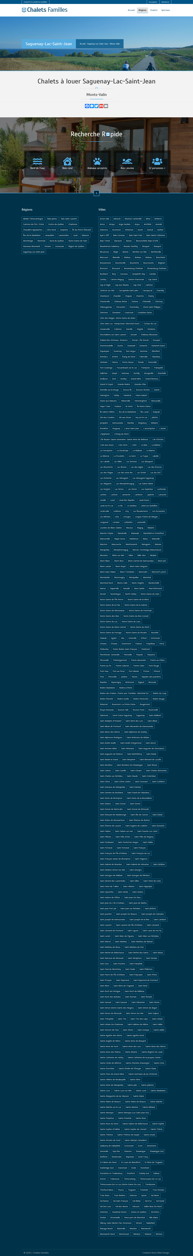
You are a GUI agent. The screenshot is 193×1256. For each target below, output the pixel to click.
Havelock (127, 395)
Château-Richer (120, 301)
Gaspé (114, 373)
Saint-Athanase (127, 748)
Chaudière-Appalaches (32, 229)
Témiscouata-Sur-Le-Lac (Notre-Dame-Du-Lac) (120, 1184)
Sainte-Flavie (150, 1068)
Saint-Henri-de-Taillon (109, 886)
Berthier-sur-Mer (139, 252)
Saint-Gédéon (159, 864)
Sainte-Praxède (124, 1118)
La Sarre (132, 456)
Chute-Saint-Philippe (152, 307)
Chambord (104, 296)
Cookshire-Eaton (145, 312)
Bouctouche (148, 263)
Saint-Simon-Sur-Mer (135, 1013)
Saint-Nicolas (151, 958)
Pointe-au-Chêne (157, 660)
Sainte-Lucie (141, 1090)
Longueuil (104, 522)
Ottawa (103, 643)
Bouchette (134, 263)
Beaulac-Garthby (131, 246)
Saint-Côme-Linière (122, 781)
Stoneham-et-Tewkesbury (111, 1173)
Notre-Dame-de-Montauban (112, 610)
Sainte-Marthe (156, 1101)
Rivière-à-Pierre (125, 687)
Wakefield (150, 1223)
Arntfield (147, 224)
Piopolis (139, 654)
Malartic (150, 527)
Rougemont (145, 704)
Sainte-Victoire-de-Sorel (110, 1140)
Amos (102, 224)
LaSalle (103, 500)
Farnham (104, 362)
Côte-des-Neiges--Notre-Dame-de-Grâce (117, 318)
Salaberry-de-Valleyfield (110, 1145)
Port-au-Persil (118, 671)
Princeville (112, 676)
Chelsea (134, 301)
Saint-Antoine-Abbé (108, 748)
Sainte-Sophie (158, 1123)
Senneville (104, 1151)
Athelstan (129, 229)
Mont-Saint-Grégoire (139, 566)
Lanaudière (49, 235)
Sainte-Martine (132, 1107)
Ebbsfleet (156, 351)
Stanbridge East (107, 1168)
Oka (122, 638)
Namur (103, 588)
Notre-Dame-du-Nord (139, 627)
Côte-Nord (51, 229)
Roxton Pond (138, 710)
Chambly (160, 290)
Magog (140, 527)
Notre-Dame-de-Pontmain (140, 610)
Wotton (159, 1234)
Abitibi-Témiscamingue (33, 218)
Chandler (117, 296)
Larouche (162, 494)
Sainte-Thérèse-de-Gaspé (128, 1134)
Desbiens (151, 329)
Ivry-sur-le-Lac (141, 417)
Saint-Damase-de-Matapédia (112, 787)
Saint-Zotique (143, 1030)
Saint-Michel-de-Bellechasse (112, 952)
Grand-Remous (151, 378)
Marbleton (134, 538)
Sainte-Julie (132, 1085)
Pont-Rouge (154, 665)
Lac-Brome (122, 467)
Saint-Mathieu (121, 941)
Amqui (112, 224)
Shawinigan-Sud (156, 1151)
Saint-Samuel (105, 1002)
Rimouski (152, 682)
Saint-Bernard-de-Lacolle (150, 759)
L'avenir (162, 428)
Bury (114, 274)
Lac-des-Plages (106, 472)
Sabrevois (104, 715)
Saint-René (142, 985)
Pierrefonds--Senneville (110, 654)
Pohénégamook (120, 660)
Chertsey (159, 301)
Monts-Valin (115, 44)
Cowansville (105, 329)
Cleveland (116, 312)
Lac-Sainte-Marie (146, 483)
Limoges (127, 516)
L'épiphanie (105, 434)
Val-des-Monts (121, 1206)
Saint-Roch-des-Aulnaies (110, 996)
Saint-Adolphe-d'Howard (110, 721)
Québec (124, 676)
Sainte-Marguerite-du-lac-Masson (114, 1096)
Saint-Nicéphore (135, 958)
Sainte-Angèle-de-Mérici (110, 1041)
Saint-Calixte (105, 770)
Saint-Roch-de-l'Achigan (110, 991)
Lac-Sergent (105, 489)
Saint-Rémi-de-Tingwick (123, 985)
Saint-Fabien (105, 831)
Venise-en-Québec (139, 1212)
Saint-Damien (135, 787)
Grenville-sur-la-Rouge (109, 389)
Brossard (116, 268)
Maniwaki (135, 533)
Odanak (103, 638)
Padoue (138, 643)
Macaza (129, 527)
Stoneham (144, 1168)
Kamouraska (117, 423)
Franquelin (158, 367)
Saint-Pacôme (119, 963)
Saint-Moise (158, 952)
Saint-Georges (135, 870)
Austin (140, 229)
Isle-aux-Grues (125, 417)
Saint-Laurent (106, 925)
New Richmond (155, 588)
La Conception (106, 450)
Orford (144, 638)
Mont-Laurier (105, 566)
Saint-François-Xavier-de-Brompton (115, 859)
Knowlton (104, 428)
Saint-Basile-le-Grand (109, 759)
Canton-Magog (117, 279)
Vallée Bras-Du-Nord (153, 1206)
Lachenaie (161, 489)
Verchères (155, 1212)
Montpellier (134, 577)
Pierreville (128, 654)
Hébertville (125, 401)
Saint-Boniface (106, 765)
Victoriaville (115, 1217)
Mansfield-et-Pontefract (153, 533)
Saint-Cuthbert (158, 781)
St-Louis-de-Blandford (130, 1162)
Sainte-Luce (105, 1090)
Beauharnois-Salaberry (109, 246)
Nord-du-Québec (56, 241)
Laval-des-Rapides (127, 500)
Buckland (104, 274)
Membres (165, 2)
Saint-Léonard (153, 925)
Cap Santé (152, 279)
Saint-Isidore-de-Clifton (110, 897)
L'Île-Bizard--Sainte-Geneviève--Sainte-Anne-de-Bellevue (124, 439)
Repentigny (116, 682)
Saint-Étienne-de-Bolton (139, 820)
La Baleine (156, 445)
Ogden (114, 638)
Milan (131, 555)
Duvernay (118, 351)
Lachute (114, 494)
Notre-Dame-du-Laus (131, 621)
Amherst (158, 218)
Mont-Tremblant (127, 572)
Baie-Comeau (119, 235)
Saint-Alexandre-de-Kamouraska (139, 726)
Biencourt (104, 257)
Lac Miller (118, 461)
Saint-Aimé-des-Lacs (134, 721)
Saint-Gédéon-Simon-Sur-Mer (112, 870)
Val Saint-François (120, 1201)
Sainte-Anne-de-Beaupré (135, 1041)
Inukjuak (156, 412)
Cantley (103, 279)
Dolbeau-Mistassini (149, 334)
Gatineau (125, 373)
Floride (141, 362)
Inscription (153, 2)
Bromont (104, 268)
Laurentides (64, 235)
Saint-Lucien (105, 936)
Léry (127, 511)
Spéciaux (165, 10)
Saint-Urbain (157, 1019)
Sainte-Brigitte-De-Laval (152, 1052)
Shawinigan (141, 1151)
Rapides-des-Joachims (151, 676)
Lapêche (150, 494)
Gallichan (104, 373)
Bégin (115, 252)
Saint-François (140, 847)
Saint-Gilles (134, 881)
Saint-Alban (152, 721)
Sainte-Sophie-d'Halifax (110, 1129)
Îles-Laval (144, 412)
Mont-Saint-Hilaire (108, 572)
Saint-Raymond (122, 980)
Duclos (120, 345)
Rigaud (141, 682)
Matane (158, 544)
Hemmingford (140, 401)
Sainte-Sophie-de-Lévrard (135, 1129)
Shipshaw (130, 1156)
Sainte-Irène (135, 1079)
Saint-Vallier (158, 1024)
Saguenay (140, 715)
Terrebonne (150, 1184)
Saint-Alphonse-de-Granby (135, 732)
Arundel (158, 224)
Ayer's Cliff (104, 235)
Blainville (116, 257)
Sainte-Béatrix (131, 1052)
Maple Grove (119, 538)
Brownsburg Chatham (133, 268)
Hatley (116, 395)
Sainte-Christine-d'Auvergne (138, 1063)
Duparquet (104, 351)
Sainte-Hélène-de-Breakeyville (113, 1079)
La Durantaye (122, 450)
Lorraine (116, 522)
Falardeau (156, 356)
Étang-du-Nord (128, 356)
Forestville (152, 362)
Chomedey (134, 307)
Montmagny (119, 577)
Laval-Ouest (144, 500)
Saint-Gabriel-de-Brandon (111, 864)
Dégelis (140, 329)
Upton (144, 1195)
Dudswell (131, 345)
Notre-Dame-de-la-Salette (135, 605)
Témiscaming (129, 1179)
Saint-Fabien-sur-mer (124, 831)
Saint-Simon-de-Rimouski (111, 1013)
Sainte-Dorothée (107, 1068)
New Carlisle (139, 588)
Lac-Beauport (147, 461)
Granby (123, 378)
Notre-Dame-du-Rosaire (136, 632)
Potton (146, 671)
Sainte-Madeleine (158, 1090)
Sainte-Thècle (156, 1129)
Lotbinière (128, 522)
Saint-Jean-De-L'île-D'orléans (112, 903)
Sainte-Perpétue (107, 1118)
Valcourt (136, 1206)
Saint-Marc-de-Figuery (124, 936)
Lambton (139, 494)
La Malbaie (137, 450)
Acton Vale (104, 218)
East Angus (131, 351)
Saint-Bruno (152, 765)
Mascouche (116, 544)
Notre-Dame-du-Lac (109, 621)
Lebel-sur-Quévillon (149, 505)
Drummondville (106, 345)
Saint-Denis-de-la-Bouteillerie (139, 798)
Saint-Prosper (106, 980)
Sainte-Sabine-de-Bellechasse (135, 1123)
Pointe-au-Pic (105, 665)
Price (102, 676)
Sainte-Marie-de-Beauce (110, 1101)
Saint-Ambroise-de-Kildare (138, 737)
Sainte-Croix (159, 1063)
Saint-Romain (131, 996)
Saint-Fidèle (148, 842)
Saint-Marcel (105, 941)
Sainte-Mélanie (148, 1107)
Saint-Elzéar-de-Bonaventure (112, 820)
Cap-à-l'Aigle (105, 285)
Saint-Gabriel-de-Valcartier (137, 864)
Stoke (133, 1168)
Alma (148, 218)
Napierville (114, 588)
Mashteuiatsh (131, 544)
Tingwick (132, 1190)
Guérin (157, 389)
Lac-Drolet (141, 472)
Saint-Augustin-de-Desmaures (151, 748)
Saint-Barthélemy (134, 754)
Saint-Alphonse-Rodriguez (111, 737)
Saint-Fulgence (141, 859)
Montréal (41, 241)
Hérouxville (155, 401)
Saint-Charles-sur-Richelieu (111, 776)
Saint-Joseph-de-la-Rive (139, 919)
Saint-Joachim (106, 914)
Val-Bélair (136, 1201)
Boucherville (120, 263)
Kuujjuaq (116, 428)
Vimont (139, 1223)
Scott (140, 1145)
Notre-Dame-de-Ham (77, 241)
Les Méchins (105, 516)
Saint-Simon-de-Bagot (147, 1008)
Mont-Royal (120, 566)
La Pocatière (119, 456)
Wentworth (146, 1228)
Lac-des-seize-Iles (125, 472)
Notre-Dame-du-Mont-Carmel (113, 627)
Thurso (121, 1190)
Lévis (117, 516)
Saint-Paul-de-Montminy (110, 969)
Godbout (104, 378)
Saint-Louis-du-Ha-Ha (152, 930)
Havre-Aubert (141, 395)
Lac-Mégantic (106, 483)
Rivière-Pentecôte (140, 699)
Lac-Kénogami (122, 478)
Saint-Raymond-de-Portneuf (145, 980)
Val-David (160, 1201)
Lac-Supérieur (147, 489)
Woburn (148, 1234)
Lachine (103, 494)
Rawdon (103, 682)
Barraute (118, 241)
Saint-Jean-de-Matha (138, 903)
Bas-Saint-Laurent (69, 218)
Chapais (128, 296)
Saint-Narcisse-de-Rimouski (112, 958)
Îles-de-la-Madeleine (32, 235)
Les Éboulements (140, 511)
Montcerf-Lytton (159, 572)
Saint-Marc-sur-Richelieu (148, 936)
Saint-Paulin (130, 969)
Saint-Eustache (158, 825)
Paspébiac (150, 643)
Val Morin (155, 1195)
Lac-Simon (119, 489)
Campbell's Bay (138, 274)
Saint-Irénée (123, 892)
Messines (104, 555)
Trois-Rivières (119, 1195)
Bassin (129, 241)
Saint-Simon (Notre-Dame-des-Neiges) (117, 1008)
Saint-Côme (105, 781)
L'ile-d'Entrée (157, 439)
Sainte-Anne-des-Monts (155, 1046)
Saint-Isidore (137, 892)
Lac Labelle (105, 461)
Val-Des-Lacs (105, 1206)
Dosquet (156, 340)
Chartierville (105, 301)
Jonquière (104, 423)
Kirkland (154, 423)
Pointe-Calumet (122, 665)
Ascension (116, 229)
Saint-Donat (120, 803)
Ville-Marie (153, 1217)
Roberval (104, 704)
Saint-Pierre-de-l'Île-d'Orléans (112, 974)
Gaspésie (64, 229)
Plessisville (104, 660)
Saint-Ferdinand (107, 842)
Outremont (126, 643)
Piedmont (145, 649)
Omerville (133, 638)
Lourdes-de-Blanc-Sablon (111, 527)
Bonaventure (105, 263)
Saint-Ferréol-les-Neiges (128, 842)
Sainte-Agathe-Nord (135, 1035)
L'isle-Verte (122, 445)
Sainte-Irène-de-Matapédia (111, 1085)
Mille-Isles (141, 555)
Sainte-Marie (138, 1096)
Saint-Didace (105, 803)
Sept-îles (116, 1151)
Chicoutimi (120, 307)
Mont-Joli (162, 561)
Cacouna (124, 274)
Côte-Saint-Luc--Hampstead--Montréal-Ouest (120, 323)
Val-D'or (148, 1201)
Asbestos (104, 229)
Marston (103, 544)
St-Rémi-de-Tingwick (154, 1162)
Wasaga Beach (106, 1228)
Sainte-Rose (141, 1118)
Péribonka (104, 649)
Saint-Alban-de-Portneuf (110, 726)
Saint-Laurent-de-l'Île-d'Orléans (129, 925)
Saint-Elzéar (157, 814)
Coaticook (129, 312)
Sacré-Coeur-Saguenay (122, 715)
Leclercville (104, 511)
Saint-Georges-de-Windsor (138, 875)
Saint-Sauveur (121, 1002)
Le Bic (120, 505)
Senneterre (151, 1145)
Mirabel (153, 555)
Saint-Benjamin (128, 759)
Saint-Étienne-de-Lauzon (110, 825)
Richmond (129, 682)
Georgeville (148, 373)
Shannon (128, 1151)
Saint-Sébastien (138, 1002)
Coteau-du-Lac (150, 323)
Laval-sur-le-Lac (106, 505)
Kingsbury (142, 423)
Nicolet (103, 594)
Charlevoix (72, 224)
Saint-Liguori (132, 930)
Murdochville (153, 583)
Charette (140, 296)
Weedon (133, 1228)
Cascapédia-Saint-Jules (128, 290)
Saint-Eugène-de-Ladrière (136, 825)
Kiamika (130, 423)
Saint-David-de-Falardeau (138, 792)
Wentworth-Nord (107, 1234)
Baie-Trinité (105, 241)
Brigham (161, 263)
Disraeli (134, 334)
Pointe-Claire (138, 665)
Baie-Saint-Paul (135, 235)
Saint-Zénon (128, 1030)
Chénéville (146, 301)
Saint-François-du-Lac (140, 853)
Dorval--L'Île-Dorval (140, 340)
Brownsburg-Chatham (156, 268)
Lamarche (126, 494)
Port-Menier (134, 671)
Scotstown (129, 1145)
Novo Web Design (160, 1252)
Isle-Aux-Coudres (107, 417)
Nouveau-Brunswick (31, 246)
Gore (114, 378)
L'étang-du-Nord (121, 434)
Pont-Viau (104, 671)
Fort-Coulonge (106, 367)
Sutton (103, 1179)
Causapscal (147, 290)
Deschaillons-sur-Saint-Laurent (113, 334)
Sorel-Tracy (143, 1156)
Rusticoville (153, 710)
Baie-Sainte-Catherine (155, 235)
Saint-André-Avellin (108, 743)
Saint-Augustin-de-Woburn (111, 754)
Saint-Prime (152, 974)
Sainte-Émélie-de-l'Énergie (130, 1068)
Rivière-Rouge (159, 699)
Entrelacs (104, 356)
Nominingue (115, 594)
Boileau (127, 257)
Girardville (162, 373)
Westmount (124, 1234)
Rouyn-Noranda (107, 710)
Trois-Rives (104, 1195)
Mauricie (85, 235)
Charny (151, 296)
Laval (75, 235)
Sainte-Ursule (149, 1134)
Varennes (104, 1212)
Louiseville (141, 522)
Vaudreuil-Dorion (119, 1212)
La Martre (150, 450)
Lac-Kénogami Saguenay (143, 478)
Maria (145, 538)
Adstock (117, 218)
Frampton (145, 367)
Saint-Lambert (160, 919)
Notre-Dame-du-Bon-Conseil (135, 616)
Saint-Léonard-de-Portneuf (111, 930)
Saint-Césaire (136, 770)
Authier (160, 229)
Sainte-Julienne (147, 1085)
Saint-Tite (122, 1019)
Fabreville (143, 356)
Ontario (47, 246)
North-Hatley (130, 594)
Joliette (155, 417)
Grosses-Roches (143, 389)
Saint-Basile (151, 754)
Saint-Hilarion (129, 886)
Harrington (104, 395)
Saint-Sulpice (153, 1013)
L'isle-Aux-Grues (107, 445)
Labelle (155, 456)
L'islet (134, 445)
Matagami (146, 544)
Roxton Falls (123, 710)
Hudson (117, 406)
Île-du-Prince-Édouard (81, 229)
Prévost (157, 671)
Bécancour (104, 252)
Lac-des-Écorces (155, 467)
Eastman (143, 351)
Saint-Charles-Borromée (156, 770)
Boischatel (160, 257)
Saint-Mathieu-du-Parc (134, 947)
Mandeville (122, 533)
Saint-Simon (154, 1002)
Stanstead (122, 1168)
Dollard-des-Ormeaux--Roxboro (114, 340)
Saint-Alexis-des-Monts (110, 732)
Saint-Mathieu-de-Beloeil (142, 941)
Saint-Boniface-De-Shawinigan (130, 765)
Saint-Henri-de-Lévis (152, 881)
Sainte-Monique (107, 1112)
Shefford (103, 1156)
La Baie (144, 445)
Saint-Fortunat (106, 847)
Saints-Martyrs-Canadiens (136, 1140)
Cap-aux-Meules (122, 285)
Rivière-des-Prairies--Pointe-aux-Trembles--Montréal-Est (124, 693)
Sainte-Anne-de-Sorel (109, 1046)
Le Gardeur (132, 505)
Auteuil (150, 229)
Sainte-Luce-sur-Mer (123, 1090)
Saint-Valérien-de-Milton (137, 1024)
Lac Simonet (131, 461)
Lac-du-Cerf (155, 472)
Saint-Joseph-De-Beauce (126, 914)
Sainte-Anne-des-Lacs (131, 1046)
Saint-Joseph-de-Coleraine (152, 914)
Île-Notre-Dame (144, 406)
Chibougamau (106, 307)
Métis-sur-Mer (118, 555)
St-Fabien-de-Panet (108, 1162)
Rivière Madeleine (107, 687)
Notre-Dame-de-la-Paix (110, 605)
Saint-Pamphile (135, 963)
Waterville (121, 1228)
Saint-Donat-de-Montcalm (111, 809)
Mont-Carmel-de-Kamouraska (141, 561)
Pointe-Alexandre (138, 660)
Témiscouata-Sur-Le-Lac (150, 1179)
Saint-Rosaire (146, 996)
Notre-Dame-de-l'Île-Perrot (111, 599)
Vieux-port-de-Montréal (134, 1217)
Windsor (136, 1234)
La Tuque (144, 456)
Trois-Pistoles (158, 1190)
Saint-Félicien (105, 836)
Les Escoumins (158, 511)
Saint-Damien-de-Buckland (111, 792)
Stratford (131, 1173)
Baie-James (52, 218)
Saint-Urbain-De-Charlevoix (111, 1024)
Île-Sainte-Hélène (107, 412)
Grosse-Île (127, 389)
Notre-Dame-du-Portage (111, 632)
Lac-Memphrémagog (125, 483)
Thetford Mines (106, 1190)
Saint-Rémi (104, 985)
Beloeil (125, 252)
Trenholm (144, 1190)
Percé (161, 643)
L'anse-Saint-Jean (131, 428)
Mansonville (105, 538)
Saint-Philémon (145, 969)
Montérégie (28, 241)
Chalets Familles (41, 1252)
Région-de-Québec (76, 246)
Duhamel (143, 345)
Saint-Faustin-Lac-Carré (147, 831)
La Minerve (104, 456)
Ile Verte (129, 406)
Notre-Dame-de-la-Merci (138, 599)
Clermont (104, 312)
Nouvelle (154, 632)
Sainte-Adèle (158, 1030)
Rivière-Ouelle (123, 699)
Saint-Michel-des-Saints (138, 952)
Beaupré (146, 246)
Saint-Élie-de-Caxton (139, 814)
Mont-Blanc (105, 561)
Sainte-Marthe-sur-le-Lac (110, 1107)
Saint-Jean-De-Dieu (132, 897)
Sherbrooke (117, 1156)
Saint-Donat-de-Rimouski (138, 809)
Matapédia (104, 550)
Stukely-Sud (144, 1173)
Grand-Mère (136, 378)
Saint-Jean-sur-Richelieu (130, 908)
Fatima (115, 362)
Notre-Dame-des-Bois (109, 616)
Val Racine (104, 1201)
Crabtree (118, 329)
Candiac (152, 274)
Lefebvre (117, 511)
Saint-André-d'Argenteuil (130, 743)
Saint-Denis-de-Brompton (111, 798)
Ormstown (155, 638)
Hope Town (105, 406)
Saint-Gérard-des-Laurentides (113, 881)
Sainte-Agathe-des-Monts (111, 1035)
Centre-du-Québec (56, 224)
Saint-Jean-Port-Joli (108, 908)
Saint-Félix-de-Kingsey (143, 836)
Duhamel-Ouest (158, 345)
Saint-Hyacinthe (107, 892)
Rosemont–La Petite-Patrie (123, 704)
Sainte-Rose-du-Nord (109, 1123)
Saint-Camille (120, 770)
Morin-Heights (138, 583)
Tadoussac (115, 1179)
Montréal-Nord (106, 583)
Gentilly (136, 373)
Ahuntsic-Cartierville (133, 218)
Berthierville (156, 252)
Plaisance (151, 654)
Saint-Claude (132, 776)
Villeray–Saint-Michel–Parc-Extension (116, 1223)
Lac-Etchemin (106, 478)
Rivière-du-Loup (159, 693)
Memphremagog (121, 550)
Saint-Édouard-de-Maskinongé (113, 814)
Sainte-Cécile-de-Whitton (110, 1063)
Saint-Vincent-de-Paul (109, 1030)
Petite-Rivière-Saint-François (125, 649)
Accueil (131, 10)
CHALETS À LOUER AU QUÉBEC (35, 2)
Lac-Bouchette (106, 467)
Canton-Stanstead (136, 279)
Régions (142, 10)
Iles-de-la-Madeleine (127, 412)
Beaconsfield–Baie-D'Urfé (147, 241)
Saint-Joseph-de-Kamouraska (112, 919)
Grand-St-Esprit (106, 384)
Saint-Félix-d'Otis (122, 836)
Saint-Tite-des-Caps (139, 1019)
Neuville (126, 588)
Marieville (156, 538)
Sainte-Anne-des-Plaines (110, 1052)
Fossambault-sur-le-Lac (127, 367)
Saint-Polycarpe (136, 974)
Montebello (105, 577)
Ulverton (133, 1195)
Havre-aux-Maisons (108, 401)
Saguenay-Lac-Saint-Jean (97, 44)
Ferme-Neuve (128, 362)
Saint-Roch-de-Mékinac (135, 991)
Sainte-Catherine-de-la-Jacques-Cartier (144, 1057)
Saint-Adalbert (155, 715)
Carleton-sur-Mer (107, 290)
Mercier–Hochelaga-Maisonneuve (146, 550)
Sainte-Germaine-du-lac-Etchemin (142, 1074)
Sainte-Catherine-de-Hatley (111, 1057)
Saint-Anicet (151, 743)
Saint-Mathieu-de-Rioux (110, 947)
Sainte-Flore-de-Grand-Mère (112, 1074)
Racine (134, 676)
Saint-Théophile (107, 1019)
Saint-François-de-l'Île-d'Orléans (113, 853)
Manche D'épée (106, 533)
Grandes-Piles (140, 384)
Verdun (103, 1217)
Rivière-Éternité (106, 699)
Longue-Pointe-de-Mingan (146, 516)
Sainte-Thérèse (106, 1134)
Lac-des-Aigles (137, 467)
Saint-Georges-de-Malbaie (111, 875)
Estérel (115, 356)
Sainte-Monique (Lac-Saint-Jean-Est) (133, 1112)
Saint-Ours (104, 963)
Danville (129, 329)
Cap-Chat (137, 285)
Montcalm (143, 572)
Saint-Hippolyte (145, 886)
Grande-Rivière (124, 384)
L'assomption (149, 428)
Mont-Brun (119, 561)
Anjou (137, 224)
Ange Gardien (125, 224)
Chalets (153, 10)
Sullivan (156, 1173)
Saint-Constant (141, 781)
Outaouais (59, 246)
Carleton (149, 285)
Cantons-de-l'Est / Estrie (33, 224)
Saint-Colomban (149, 776)
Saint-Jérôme (150, 908)
